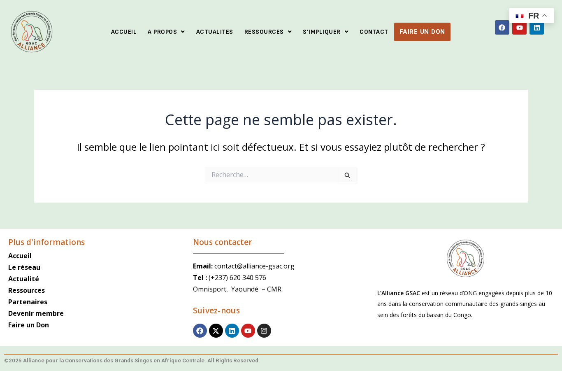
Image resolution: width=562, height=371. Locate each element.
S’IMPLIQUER (322, 32)
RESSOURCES (264, 32)
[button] (166, 32)
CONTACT (374, 32)
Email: (203, 266)
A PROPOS (162, 32)
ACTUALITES (214, 32)
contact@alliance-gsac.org (254, 266)
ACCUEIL (124, 32)
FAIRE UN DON (422, 31)
